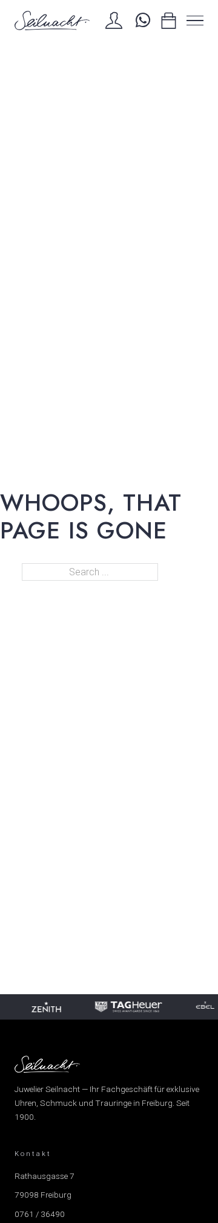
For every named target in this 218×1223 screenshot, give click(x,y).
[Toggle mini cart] (168, 21)
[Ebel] (205, 1006)
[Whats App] (141, 20)
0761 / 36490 (40, 1214)
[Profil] (113, 20)
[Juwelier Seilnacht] (52, 20)
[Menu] (195, 20)
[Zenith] (46, 1006)
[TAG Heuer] (128, 1006)
